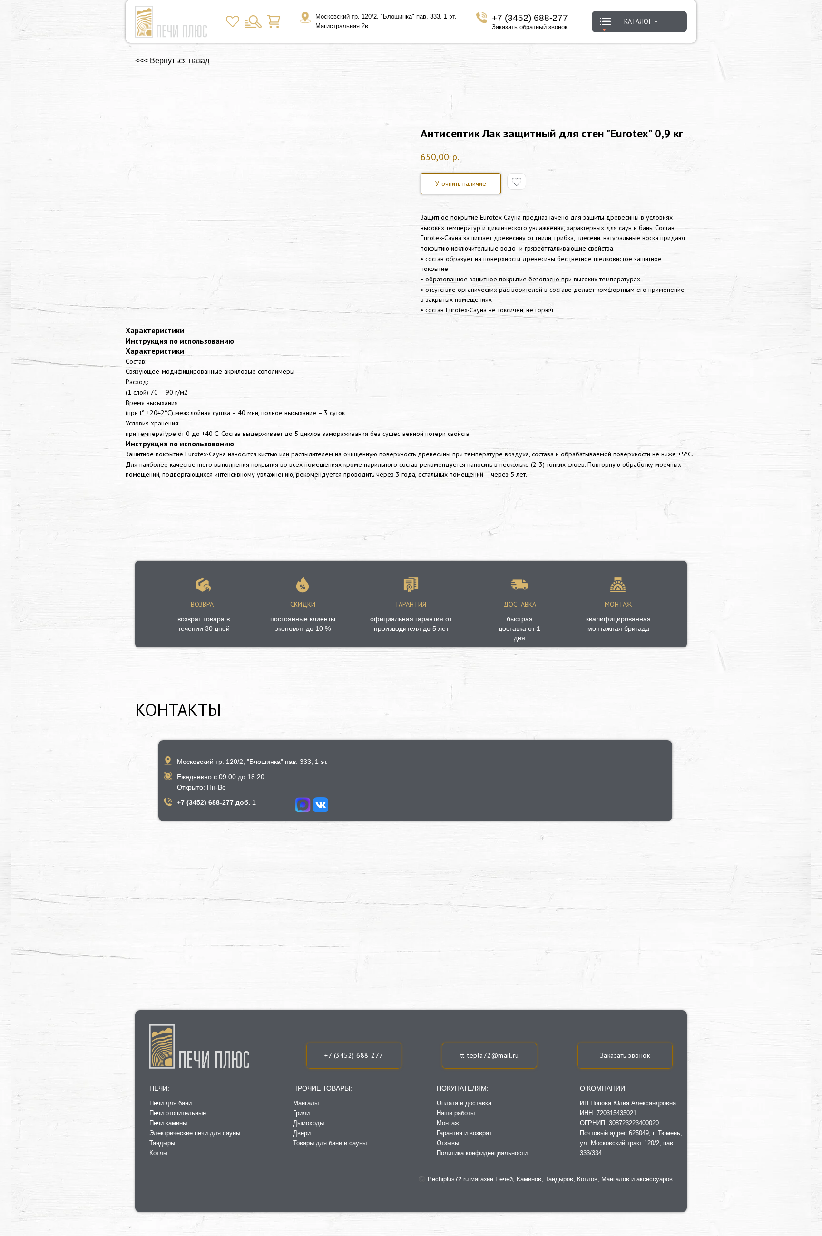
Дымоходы (308, 1123)
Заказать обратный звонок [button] (530, 26)
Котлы (158, 1153)
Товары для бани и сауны (330, 1143)
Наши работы (456, 1113)
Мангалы (306, 1103)
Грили (301, 1113)
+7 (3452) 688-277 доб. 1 (216, 802)
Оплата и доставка (464, 1103)
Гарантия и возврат (464, 1133)
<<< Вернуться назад (172, 61)
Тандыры (162, 1143)
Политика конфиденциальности (482, 1153)
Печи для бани (170, 1103)
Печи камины (168, 1123)
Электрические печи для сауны (194, 1133)
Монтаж (448, 1123)
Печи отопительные (177, 1113)
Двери (302, 1133)
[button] (625, 1056)
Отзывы (448, 1143)
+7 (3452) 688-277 (530, 18)
